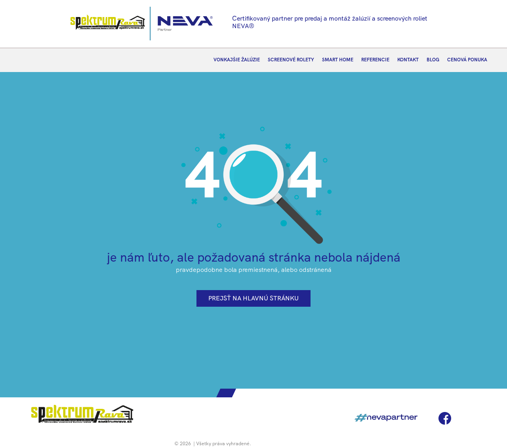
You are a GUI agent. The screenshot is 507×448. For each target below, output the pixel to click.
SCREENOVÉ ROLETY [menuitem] (291, 60)
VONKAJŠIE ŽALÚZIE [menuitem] (236, 60)
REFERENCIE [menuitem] (375, 60)
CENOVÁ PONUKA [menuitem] (467, 60)
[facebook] (444, 418)
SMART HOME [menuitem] (337, 60)
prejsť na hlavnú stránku (253, 298)
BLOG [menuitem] (433, 60)
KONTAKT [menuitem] (408, 60)
